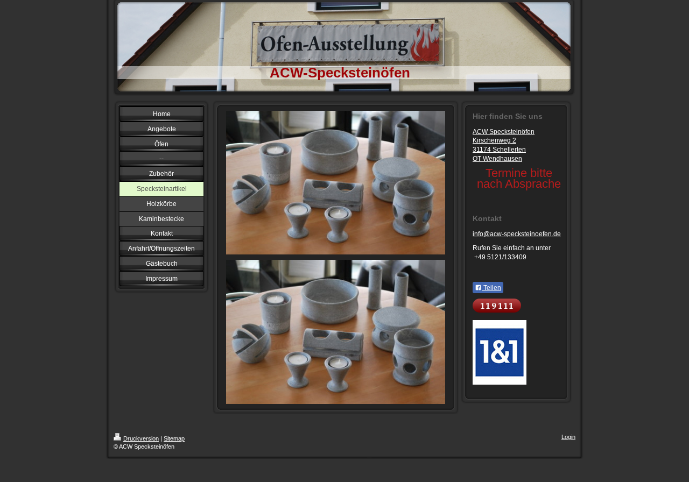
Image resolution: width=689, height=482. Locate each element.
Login (568, 437)
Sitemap (174, 438)
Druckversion (141, 438)
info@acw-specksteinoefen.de (517, 234)
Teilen (491, 288)
